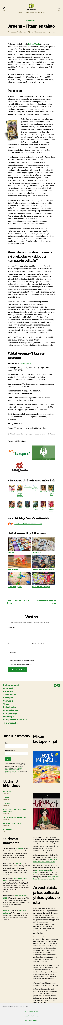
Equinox (11, 491)
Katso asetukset (31, 1020)
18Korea (6, 797)
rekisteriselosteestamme (12, 771)
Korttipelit (30, 434)
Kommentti (11, 627)
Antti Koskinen (21, 32)
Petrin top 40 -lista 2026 (12, 823)
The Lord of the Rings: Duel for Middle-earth (19, 494)
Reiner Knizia (34, 44)
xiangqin (36, 872)
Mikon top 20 (9, 716)
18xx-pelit (6, 803)
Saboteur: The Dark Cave (51, 493)
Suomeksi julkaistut (39, 434)
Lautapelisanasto (11, 710)
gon (36, 870)
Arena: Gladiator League (51, 509)
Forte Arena (7, 829)
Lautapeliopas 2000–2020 (15, 720)
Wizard (27, 507)
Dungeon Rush (43, 508)
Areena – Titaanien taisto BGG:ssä (28, 524)
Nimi (9, 644)
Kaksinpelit (8, 698)
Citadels (11, 507)
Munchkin (19, 507)
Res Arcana (43, 491)
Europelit (23, 434)
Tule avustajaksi (10, 723)
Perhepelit (8, 691)
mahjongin (42, 870)
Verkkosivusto (12, 652)
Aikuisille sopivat (15, 434)
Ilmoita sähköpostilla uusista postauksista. (21, 664)
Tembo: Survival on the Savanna (14, 817)
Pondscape (7, 791)
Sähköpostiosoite (38, 644)
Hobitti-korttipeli (35, 508)
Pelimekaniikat (10, 707)
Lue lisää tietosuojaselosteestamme (13, 768)
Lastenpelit (8, 688)
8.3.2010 (38, 32)
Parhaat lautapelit (11, 685)
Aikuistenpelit (9, 694)
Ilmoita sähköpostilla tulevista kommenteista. (22, 660)
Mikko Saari (7, 911)
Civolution (19, 848)
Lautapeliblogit (10, 713)
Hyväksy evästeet (31, 1011)
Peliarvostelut (31, 20)
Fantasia (52, 434)
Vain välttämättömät (31, 1016)
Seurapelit (8, 701)
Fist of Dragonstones (35, 488)
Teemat (6, 704)
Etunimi (7, 743)
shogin (49, 870)
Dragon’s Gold (28, 487)
